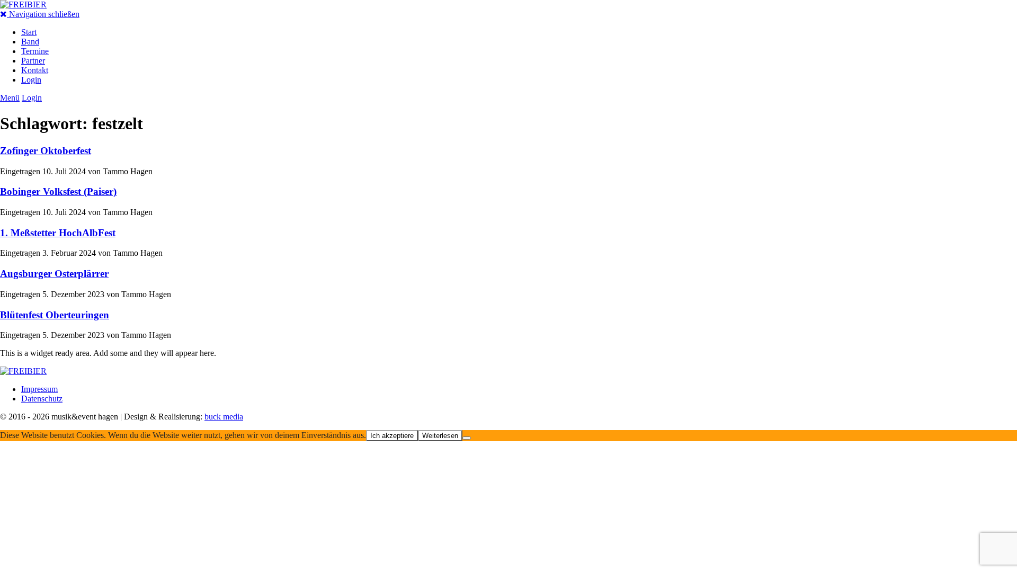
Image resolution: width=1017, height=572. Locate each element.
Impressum (39, 389)
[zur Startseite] (23, 4)
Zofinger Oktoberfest (45, 150)
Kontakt (34, 70)
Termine (35, 51)
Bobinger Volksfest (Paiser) (58, 191)
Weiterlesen (440, 436)
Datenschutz (42, 398)
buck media (223, 416)
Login (31, 79)
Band (30, 41)
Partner (33, 60)
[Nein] (466, 438)
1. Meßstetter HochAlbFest (57, 232)
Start (29, 32)
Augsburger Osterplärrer (54, 273)
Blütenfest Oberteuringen (54, 314)
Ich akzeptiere (392, 436)
